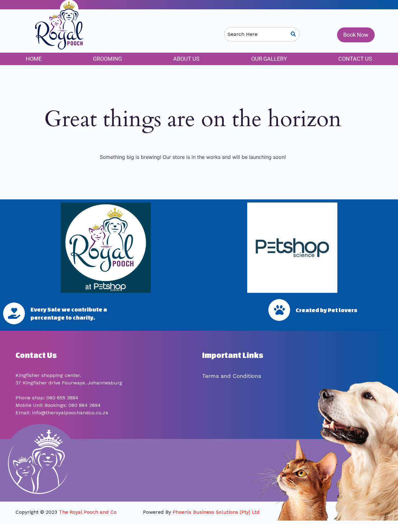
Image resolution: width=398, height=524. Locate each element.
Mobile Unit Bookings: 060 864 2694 (58, 405)
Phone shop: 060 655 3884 (47, 398)
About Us (186, 58)
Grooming (107, 58)
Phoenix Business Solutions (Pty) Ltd (216, 512)
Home (34, 58)
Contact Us (355, 58)
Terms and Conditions (231, 376)
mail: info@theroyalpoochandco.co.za (63, 413)
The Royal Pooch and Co (88, 512)
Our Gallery (269, 58)
